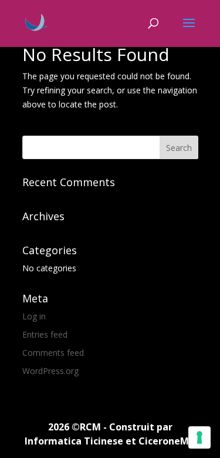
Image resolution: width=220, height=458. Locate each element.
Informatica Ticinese (74, 441)
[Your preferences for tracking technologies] (199, 437)
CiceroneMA (166, 441)
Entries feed (44, 334)
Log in (34, 316)
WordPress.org (50, 370)
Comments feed (53, 352)
